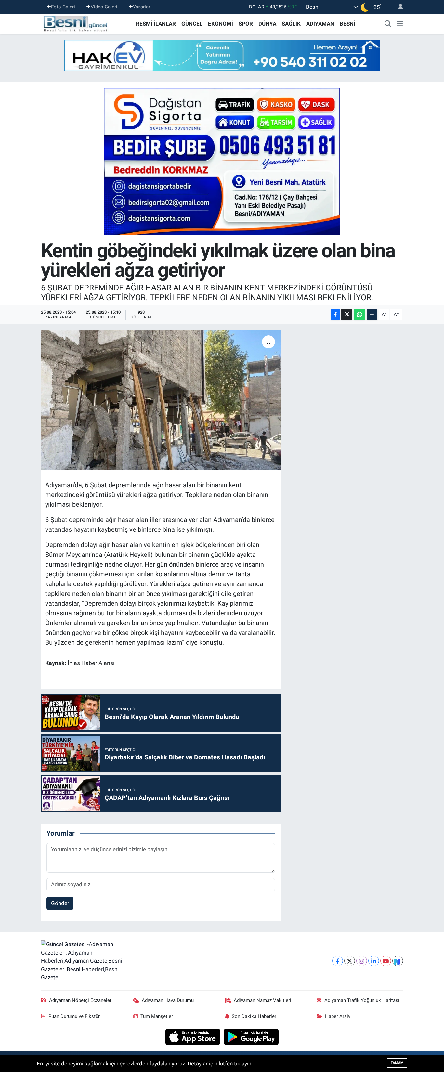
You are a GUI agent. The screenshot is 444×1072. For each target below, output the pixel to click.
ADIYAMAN (320, 23)
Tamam (397, 1063)
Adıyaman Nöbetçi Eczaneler (80, 1000)
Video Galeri (104, 7)
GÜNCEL (191, 23)
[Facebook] (337, 961)
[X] (349, 961)
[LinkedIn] (373, 961)
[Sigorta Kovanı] (222, 161)
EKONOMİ (220, 23)
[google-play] (251, 1036)
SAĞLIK (291, 23)
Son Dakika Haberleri (255, 1016)
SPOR (246, 23)
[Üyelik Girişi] (398, 7)
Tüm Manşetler (156, 1016)
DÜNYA (267, 23)
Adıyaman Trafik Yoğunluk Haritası (361, 1000)
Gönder (60, 903)
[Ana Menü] (400, 24)
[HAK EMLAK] (222, 55)
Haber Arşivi (338, 1016)
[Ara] (388, 24)
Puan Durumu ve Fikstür (74, 1016)
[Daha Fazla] (372, 314)
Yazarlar (141, 7)
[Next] (397, 961)
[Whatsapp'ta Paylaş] (359, 314)
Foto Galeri (63, 7)
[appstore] (193, 1036)
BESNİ (347, 23)
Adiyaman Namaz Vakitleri (262, 1000)
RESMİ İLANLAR (156, 23)
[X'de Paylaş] (346, 314)
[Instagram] (361, 961)
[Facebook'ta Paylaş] (335, 314)
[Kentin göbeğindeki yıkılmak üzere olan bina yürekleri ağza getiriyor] (161, 400)
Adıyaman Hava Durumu (168, 1000)
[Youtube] (385, 961)
